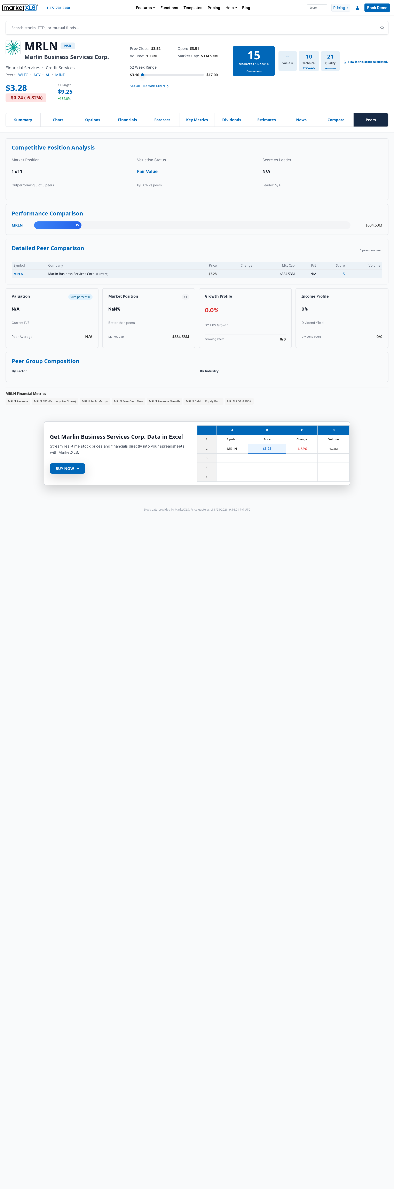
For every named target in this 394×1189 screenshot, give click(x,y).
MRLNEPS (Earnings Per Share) (55, 401)
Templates (192, 8)
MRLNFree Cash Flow (128, 401)
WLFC (23, 74)
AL (48, 74)
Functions (169, 8)
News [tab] (301, 119)
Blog (246, 8)
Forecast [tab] (162, 119)
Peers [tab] (371, 119)
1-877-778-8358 (58, 7)
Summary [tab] (23, 119)
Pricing (214, 8)
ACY (36, 74)
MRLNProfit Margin (95, 401)
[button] (145, 7)
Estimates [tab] (266, 119)
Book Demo (377, 8)
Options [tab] (92, 119)
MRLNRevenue (18, 401)
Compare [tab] (336, 119)
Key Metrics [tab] (197, 119)
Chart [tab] (58, 119)
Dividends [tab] (231, 119)
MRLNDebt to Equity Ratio (203, 401)
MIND (60, 74)
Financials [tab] (127, 119)
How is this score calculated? (368, 62)
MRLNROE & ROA (239, 401)
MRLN (18, 274)
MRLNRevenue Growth (164, 401)
